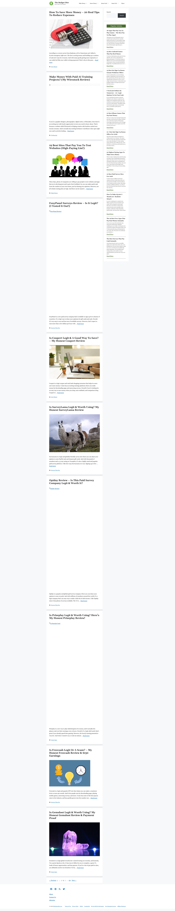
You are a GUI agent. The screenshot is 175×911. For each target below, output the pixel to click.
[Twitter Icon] (64, 889)
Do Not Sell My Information (97, 906)
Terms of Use (68, 906)
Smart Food (104, 3)
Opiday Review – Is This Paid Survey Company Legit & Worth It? (71, 482)
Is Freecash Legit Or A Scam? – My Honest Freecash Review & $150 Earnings (70, 753)
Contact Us (52, 897)
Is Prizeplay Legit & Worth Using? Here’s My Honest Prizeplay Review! (74, 617)
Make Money (82, 3)
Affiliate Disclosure (121, 906)
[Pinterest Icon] (55, 889)
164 (70, 880)
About (122, 3)
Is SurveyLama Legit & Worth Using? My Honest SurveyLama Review (74, 409)
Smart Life (114, 3)
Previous (52, 880)
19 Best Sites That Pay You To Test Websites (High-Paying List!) (70, 147)
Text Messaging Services (110, 906)
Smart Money (93, 3)
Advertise (52, 900)
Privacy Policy (75, 906)
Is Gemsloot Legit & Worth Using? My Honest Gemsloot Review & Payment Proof (72, 815)
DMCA (81, 906)
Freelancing (54, 135)
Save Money (54, 67)
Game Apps (54, 740)
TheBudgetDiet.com (57, 906)
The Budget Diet (62, 3)
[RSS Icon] (60, 889)
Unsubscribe (87, 906)
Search (109, 12)
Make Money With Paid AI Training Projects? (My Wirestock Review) (71, 78)
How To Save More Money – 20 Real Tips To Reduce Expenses (74, 14)
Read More (110, 47)
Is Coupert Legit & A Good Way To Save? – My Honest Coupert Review (74, 339)
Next (74, 880)
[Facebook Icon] (51, 889)
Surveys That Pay (55, 328)
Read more (70, 131)
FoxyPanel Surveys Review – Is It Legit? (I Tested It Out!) (73, 205)
